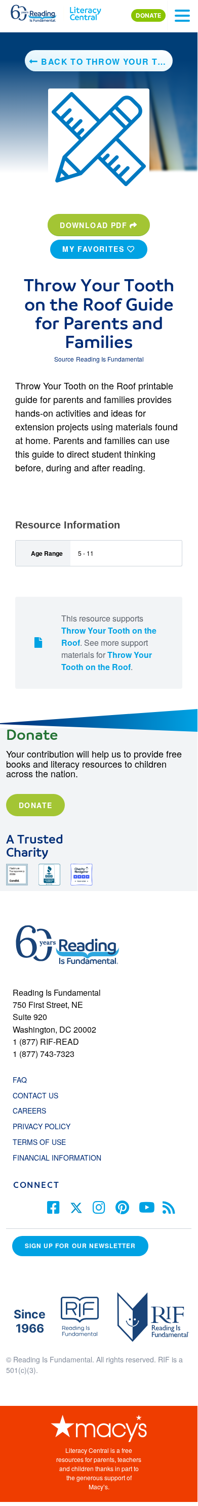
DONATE (148, 15)
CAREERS (29, 1110)
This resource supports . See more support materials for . (108, 642)
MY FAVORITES (94, 249)
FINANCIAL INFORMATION (57, 1158)
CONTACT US (38, 1095)
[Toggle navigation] (182, 16)
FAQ (20, 1080)
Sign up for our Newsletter (80, 1246)
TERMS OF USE (44, 1142)
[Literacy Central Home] (85, 11)
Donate (35, 805)
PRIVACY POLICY (41, 1126)
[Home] (39, 11)
